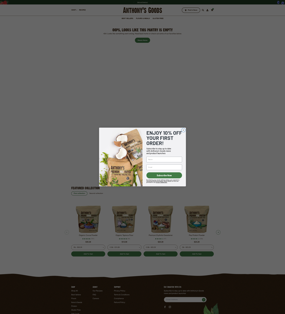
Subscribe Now (164, 175)
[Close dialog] (183, 130)
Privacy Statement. (161, 182)
